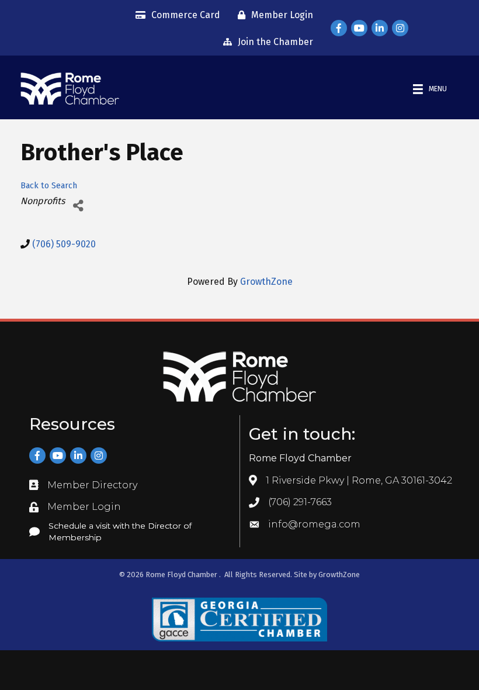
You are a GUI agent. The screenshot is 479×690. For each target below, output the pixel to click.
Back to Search (48, 186)
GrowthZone (266, 281)
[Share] (78, 205)
